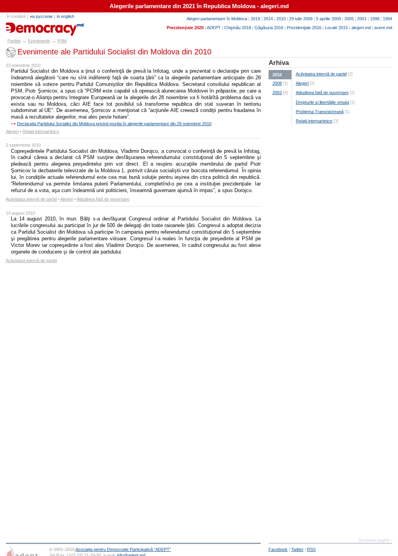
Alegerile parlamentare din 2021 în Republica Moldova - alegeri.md (199, 6)
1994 (387, 18)
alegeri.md (361, 27)
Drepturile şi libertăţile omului (322, 102)
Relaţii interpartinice (41, 131)
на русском (41, 16)
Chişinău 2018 (237, 27)
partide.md (24, 26)
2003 (277, 92)
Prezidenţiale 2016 (304, 27)
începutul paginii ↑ (375, 540)
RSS (311, 549)
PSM (62, 40)
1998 (374, 18)
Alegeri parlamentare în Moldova (217, 18)
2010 (281, 18)
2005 (349, 18)
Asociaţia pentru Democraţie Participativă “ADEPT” (123, 549)
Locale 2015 (336, 27)
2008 (277, 83)
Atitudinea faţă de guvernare (103, 199)
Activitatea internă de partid (31, 199)
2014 (268, 18)
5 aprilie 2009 (328, 18)
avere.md (383, 27)
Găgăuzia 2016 (269, 27)
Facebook (278, 549)
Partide (14, 40)
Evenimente (39, 40)
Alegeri (12, 131)
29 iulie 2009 (300, 18)
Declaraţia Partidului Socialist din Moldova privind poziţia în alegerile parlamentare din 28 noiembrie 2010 (114, 123)
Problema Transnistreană (320, 111)
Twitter (297, 549)
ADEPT (214, 27)
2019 (255, 18)
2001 (362, 18)
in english (65, 16)
